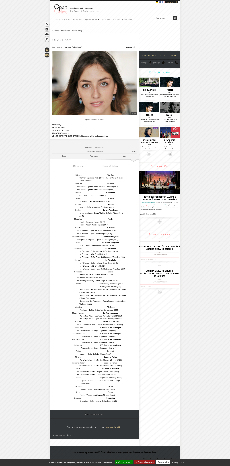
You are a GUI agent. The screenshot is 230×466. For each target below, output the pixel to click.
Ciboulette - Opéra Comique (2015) (92, 195)
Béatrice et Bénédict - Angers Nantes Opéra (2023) (99, 371)
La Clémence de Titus (111, 321)
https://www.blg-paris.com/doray (94, 136)
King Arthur (110, 398)
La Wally (110, 198)
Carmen (110, 183)
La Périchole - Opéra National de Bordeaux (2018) (98, 251)
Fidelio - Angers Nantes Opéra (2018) (93, 224)
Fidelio (110, 219)
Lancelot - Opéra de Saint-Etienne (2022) (95, 354)
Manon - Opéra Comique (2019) (91, 277)
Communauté (47, 55)
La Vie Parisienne (110, 210)
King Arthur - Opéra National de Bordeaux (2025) (98, 401)
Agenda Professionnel (73, 47)
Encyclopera (65, 30)
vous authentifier (114, 427)
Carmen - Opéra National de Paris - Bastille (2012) (98, 186)
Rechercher (47, 39)
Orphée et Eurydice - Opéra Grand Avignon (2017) (98, 239)
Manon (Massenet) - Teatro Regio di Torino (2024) (98, 280)
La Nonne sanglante (110, 242)
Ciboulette (110, 192)
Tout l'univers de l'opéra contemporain (84, 11)
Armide (111, 204)
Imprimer (129, 47)
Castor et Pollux (110, 357)
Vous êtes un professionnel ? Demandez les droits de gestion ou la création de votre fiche (115, 452)
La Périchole (110, 248)
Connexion (47, 50)
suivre (170, 63)
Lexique (47, 34)
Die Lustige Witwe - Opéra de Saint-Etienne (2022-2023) (100, 318)
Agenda (47, 29)
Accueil (56, 30)
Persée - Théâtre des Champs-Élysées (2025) (97, 389)
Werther (110, 175)
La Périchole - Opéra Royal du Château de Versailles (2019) (102, 257)
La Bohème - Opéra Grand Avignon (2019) (95, 233)
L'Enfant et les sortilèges (110, 327)
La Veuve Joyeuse (110, 313)
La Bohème (110, 227)
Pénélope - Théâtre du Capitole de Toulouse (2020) (98, 310)
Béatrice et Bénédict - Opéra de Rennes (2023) (97, 374)
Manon (110, 271)
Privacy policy (178, 462)
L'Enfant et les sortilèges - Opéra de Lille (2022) (97, 330)
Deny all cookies (145, 462)
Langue (47, 24)
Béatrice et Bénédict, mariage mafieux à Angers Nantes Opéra (160, 198)
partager (144, 63)
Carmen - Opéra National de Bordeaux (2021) (96, 189)
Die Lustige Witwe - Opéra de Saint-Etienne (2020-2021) (100, 315)
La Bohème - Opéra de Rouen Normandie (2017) (97, 230)
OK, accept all (125, 462)
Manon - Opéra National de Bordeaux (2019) (96, 274)
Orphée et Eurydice (110, 236)
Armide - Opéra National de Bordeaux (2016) (96, 207)
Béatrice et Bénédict (110, 368)
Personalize (163, 462)
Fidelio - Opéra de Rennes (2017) (92, 222)
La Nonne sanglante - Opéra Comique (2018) (96, 245)
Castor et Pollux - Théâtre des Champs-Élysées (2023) (100, 360)
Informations (57, 47)
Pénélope (110, 307)
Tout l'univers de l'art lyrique (81, 8)
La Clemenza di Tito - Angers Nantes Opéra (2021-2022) (101, 324)
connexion (170, 2)
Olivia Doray (77, 30)
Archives (134, 152)
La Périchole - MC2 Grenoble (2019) (93, 254)
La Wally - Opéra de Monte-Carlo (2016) (94, 201)
